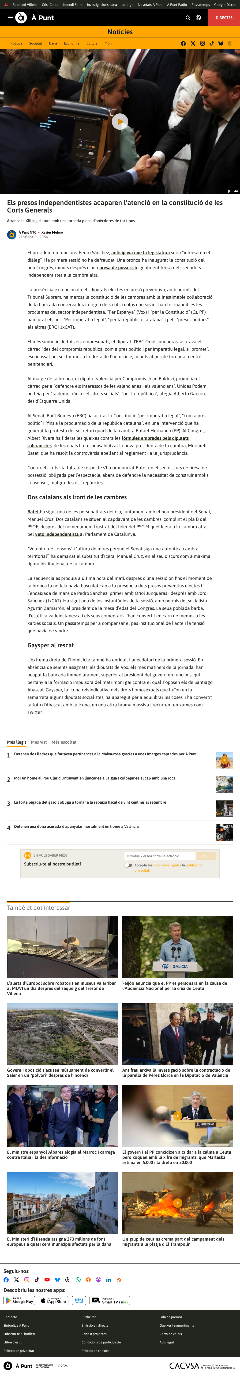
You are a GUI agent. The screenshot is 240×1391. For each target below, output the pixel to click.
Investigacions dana (102, 5)
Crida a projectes (94, 1334)
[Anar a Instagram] (27, 1280)
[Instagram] (202, 43)
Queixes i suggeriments (177, 1325)
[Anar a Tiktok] (38, 1280)
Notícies (120, 32)
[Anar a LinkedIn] (109, 1280)
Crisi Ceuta (50, 5)
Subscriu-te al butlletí (19, 1334)
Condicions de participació (101, 1342)
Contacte (10, 1317)
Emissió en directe (95, 1325)
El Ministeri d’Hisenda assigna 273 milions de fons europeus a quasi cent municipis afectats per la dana (59, 1241)
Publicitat (89, 1317)
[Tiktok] (212, 43)
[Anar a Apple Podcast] (99, 1280)
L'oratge (127, 5)
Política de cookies (95, 1351)
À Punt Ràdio (177, 5)
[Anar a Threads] (68, 1280)
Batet (33, 511)
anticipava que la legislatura (140, 252)
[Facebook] (183, 43)
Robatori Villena (25, 5)
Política (16, 43)
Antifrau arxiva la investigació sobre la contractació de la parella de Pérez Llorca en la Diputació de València (176, 1072)
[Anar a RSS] (120, 1280)
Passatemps (200, 5)
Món (108, 43)
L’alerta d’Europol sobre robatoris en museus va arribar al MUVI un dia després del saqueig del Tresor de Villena (61, 988)
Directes (224, 17)
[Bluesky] (220, 43)
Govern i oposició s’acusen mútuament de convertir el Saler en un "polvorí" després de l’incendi (60, 1072)
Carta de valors (171, 1334)
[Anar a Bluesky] (58, 1280)
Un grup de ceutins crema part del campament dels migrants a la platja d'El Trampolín (173, 1241)
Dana (53, 43)
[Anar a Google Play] (19, 1300)
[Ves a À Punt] (34, 17)
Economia (71, 43)
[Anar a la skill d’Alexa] (79, 1300)
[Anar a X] (17, 1280)
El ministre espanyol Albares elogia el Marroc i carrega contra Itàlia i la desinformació (61, 1154)
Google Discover (227, 5)
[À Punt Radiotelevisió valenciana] (28, 1365)
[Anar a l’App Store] (53, 1300)
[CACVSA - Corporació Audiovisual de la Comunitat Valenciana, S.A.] (202, 1365)
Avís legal (167, 1342)
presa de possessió (118, 267)
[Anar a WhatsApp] (79, 1280)
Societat (35, 43)
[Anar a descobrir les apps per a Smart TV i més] (110, 1300)
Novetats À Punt (150, 5)
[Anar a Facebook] (7, 1280)
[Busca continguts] (188, 18)
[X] (193, 43)
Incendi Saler (72, 5)
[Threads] (230, 43)
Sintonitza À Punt (16, 1325)
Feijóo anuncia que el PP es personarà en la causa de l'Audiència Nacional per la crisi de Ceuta (174, 986)
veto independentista (57, 534)
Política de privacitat (19, 1351)
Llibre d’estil (13, 1342)
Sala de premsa (171, 1317)
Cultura (92, 43)
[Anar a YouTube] (48, 1280)
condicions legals (166, 865)
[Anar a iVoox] (89, 1280)
